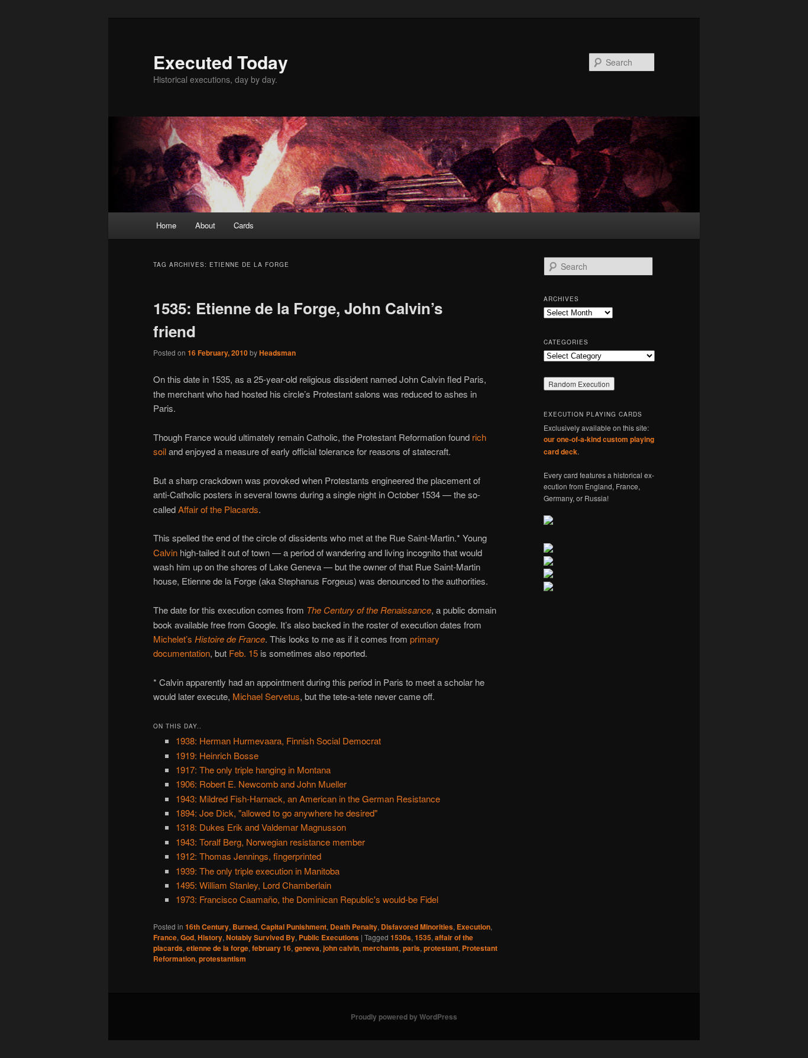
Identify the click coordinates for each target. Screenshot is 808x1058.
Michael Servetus (266, 696)
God (187, 937)
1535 (423, 937)
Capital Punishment (294, 926)
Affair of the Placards (218, 509)
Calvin (165, 552)
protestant (441, 948)
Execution (473, 926)
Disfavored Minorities (417, 926)
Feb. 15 (243, 653)
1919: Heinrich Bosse (217, 755)
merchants (381, 948)
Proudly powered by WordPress (404, 1016)
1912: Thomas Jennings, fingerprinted (248, 856)
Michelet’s (209, 639)
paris (411, 948)
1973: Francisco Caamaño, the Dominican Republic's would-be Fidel (307, 899)
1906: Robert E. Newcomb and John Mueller (261, 784)
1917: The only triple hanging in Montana (253, 769)
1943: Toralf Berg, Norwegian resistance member (270, 842)
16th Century (207, 926)
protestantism (222, 958)
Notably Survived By (260, 937)
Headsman (277, 352)
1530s (400, 937)
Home (166, 225)
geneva (307, 948)
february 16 (271, 948)
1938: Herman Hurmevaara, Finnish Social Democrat (278, 740)
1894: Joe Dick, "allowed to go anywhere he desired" (276, 813)
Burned (244, 926)
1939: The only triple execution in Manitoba (258, 871)
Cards (244, 225)
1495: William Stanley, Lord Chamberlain (253, 885)
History (210, 937)
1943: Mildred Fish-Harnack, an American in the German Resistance (308, 798)
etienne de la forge (217, 948)
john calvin (341, 948)
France (165, 937)
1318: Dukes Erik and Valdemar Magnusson (261, 827)
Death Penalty (353, 926)
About (205, 225)
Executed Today (220, 62)
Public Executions (329, 937)
